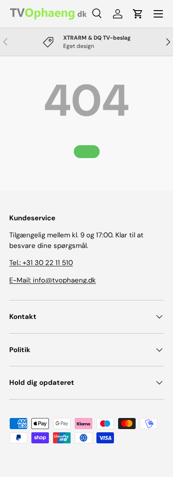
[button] (138, 14)
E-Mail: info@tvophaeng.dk (52, 280)
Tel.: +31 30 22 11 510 (41, 262)
